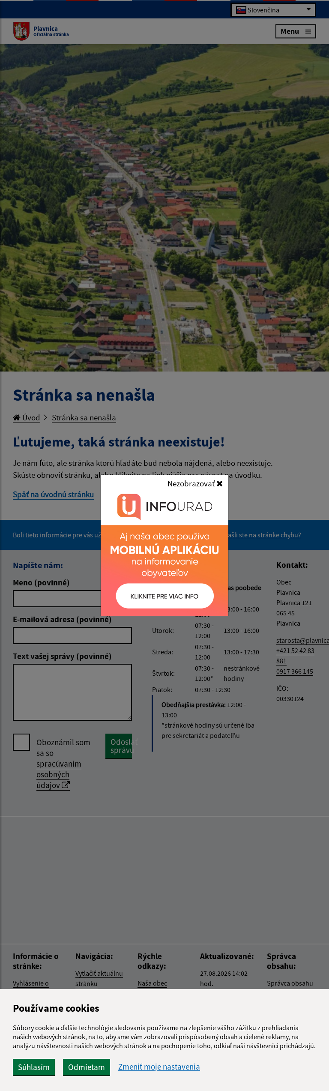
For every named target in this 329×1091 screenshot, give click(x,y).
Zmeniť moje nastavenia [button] (159, 1067)
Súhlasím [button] (34, 1067)
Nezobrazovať (191, 483)
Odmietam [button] (86, 1067)
